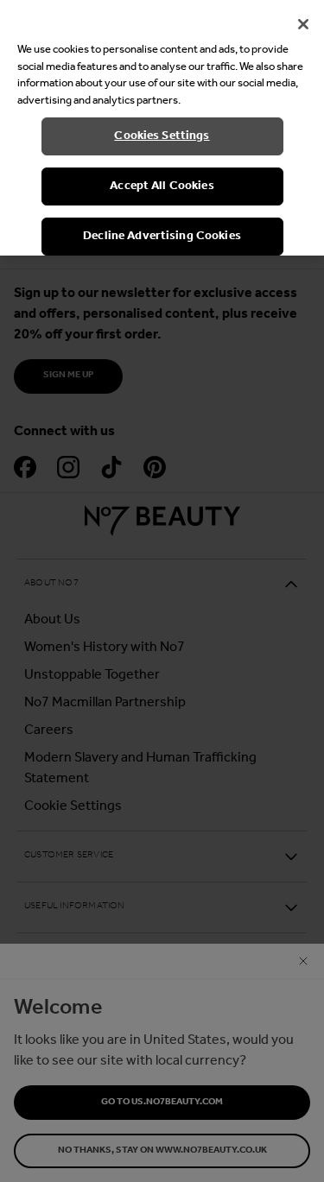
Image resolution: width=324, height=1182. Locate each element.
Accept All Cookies (162, 186)
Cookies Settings (161, 136)
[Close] (303, 24)
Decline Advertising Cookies (162, 236)
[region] (162, 128)
